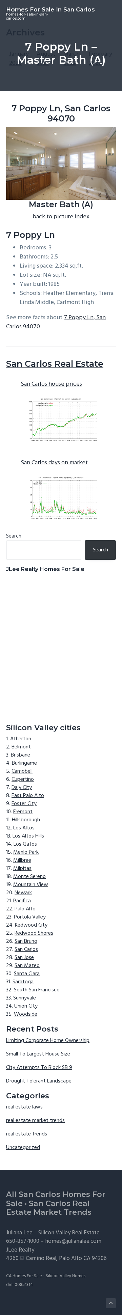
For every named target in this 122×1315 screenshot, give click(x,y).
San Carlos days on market (54, 463)
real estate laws (24, 1107)
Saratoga (23, 982)
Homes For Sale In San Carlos (50, 9)
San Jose (24, 957)
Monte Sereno (29, 876)
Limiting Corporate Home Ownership (47, 1040)
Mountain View (30, 884)
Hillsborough (26, 820)
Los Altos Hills (28, 836)
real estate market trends (35, 1120)
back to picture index (61, 217)
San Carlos (26, 949)
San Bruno (26, 941)
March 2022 (71, 58)
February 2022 (100, 58)
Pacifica (22, 901)
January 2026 (19, 58)
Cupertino (23, 779)
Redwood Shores (34, 933)
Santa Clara (27, 973)
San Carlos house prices (51, 384)
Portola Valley (30, 917)
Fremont (23, 811)
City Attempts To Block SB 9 (39, 1067)
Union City (26, 1006)
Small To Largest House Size (38, 1054)
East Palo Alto (28, 795)
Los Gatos (25, 844)
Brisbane (20, 755)
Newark (23, 892)
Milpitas (22, 868)
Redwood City (31, 925)
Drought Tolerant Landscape (39, 1081)
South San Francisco (37, 990)
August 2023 (46, 58)
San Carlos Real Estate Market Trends (49, 1208)
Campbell (22, 771)
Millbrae (22, 860)
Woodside (25, 1014)
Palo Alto (25, 909)
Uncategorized (23, 1147)
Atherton (20, 739)
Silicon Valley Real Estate (69, 1232)
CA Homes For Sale (24, 1276)
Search (13, 536)
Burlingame (24, 763)
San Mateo (27, 965)
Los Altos (24, 828)
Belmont (21, 747)
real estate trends (26, 1134)
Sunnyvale (24, 998)
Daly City (22, 787)
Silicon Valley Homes (65, 1276)
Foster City (24, 803)
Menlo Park (26, 852)
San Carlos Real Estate (54, 364)
